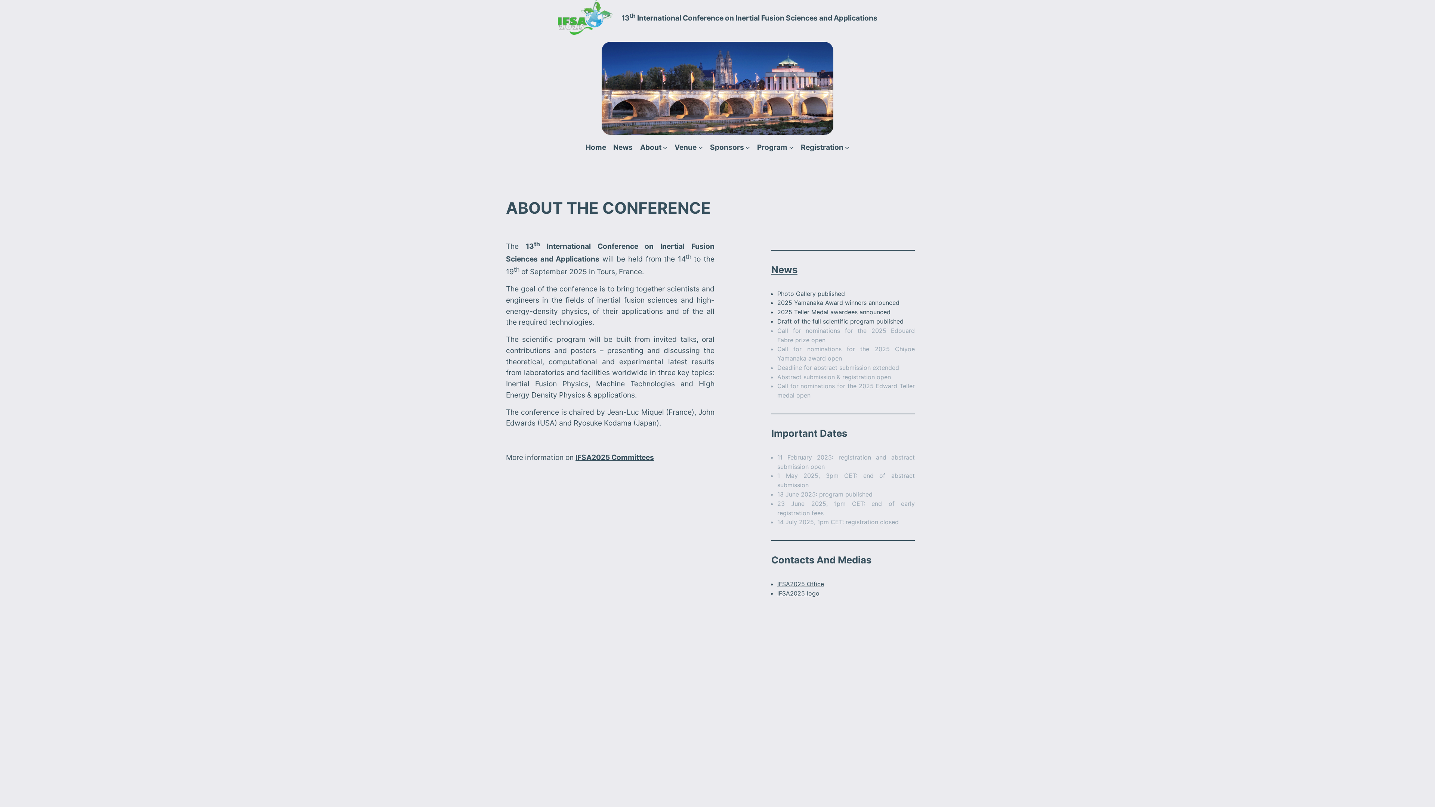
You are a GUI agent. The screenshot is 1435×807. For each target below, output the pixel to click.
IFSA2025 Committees (614, 457)
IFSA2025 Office (800, 584)
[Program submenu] (791, 147)
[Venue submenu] (700, 147)
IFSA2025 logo (798, 593)
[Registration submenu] (847, 147)
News (784, 269)
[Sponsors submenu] (748, 147)
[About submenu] (665, 147)
